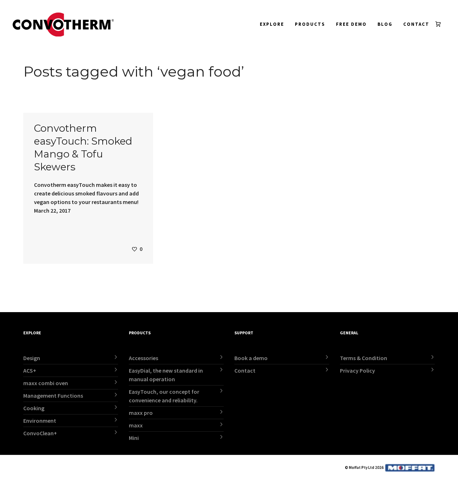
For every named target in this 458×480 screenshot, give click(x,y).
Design (31, 358)
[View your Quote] (439, 24)
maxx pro (141, 412)
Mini (134, 437)
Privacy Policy (357, 370)
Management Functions (53, 395)
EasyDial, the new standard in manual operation (166, 375)
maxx (136, 425)
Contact (244, 370)
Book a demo (251, 358)
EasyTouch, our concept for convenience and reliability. (164, 396)
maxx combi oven (45, 383)
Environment (39, 420)
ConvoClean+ (40, 433)
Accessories (143, 358)
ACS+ (29, 370)
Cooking (33, 408)
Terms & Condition (363, 358)
